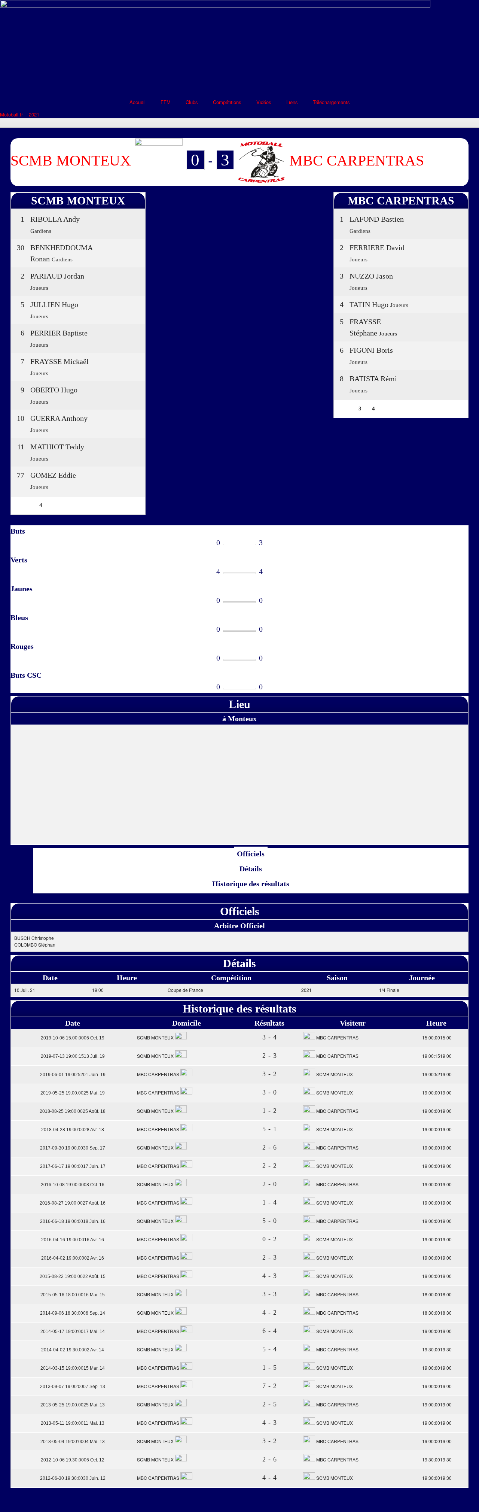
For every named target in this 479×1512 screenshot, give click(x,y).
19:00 (436, 1056)
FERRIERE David (377, 247)
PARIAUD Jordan (57, 276)
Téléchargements (331, 102)
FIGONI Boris (371, 350)
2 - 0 (269, 1184)
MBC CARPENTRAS (337, 1037)
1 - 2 (269, 1110)
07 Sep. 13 (72, 1386)
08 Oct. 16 (72, 1184)
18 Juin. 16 (73, 1221)
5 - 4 (269, 1349)
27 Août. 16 (73, 1203)
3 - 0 (269, 1092)
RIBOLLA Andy (55, 219)
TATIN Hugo (369, 304)
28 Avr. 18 (72, 1129)
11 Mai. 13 (72, 1423)
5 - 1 (269, 1129)
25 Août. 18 (73, 1111)
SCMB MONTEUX (156, 1037)
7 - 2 (269, 1386)
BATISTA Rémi (373, 378)
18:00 (436, 1294)
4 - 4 (269, 1477)
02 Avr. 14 (72, 1349)
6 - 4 (269, 1331)
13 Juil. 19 (73, 1056)
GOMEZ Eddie (53, 475)
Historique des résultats (250, 884)
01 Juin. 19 (73, 1074)
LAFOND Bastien (377, 219)
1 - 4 (269, 1202)
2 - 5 (269, 1404)
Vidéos (263, 102)
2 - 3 (269, 1055)
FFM (166, 102)
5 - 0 (269, 1220)
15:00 (436, 1037)
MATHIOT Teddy (57, 447)
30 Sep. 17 (72, 1148)
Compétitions (227, 102)
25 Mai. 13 (72, 1405)
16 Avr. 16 (72, 1239)
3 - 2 (269, 1074)
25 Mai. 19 (72, 1093)
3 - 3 (269, 1294)
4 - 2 (269, 1312)
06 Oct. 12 (72, 1460)
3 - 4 (269, 1037)
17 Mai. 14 (72, 1331)
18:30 (436, 1312)
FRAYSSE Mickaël (59, 361)
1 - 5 (269, 1367)
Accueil (137, 102)
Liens (292, 102)
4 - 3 (269, 1275)
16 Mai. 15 (72, 1294)
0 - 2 (269, 1239)
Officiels (251, 854)
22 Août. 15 (73, 1276)
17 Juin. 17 (73, 1166)
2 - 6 (269, 1147)
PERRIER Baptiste (59, 333)
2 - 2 (269, 1165)
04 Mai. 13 (72, 1441)
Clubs (192, 102)
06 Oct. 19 (72, 1038)
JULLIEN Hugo (54, 304)
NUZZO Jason (371, 276)
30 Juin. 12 (73, 1478)
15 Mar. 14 (72, 1368)
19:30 (436, 1349)
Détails (251, 869)
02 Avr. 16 (72, 1258)
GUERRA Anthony (59, 418)
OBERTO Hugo (53, 390)
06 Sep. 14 (72, 1313)
